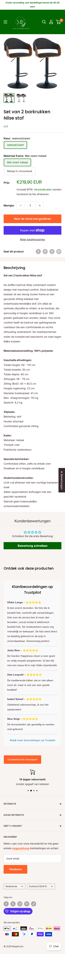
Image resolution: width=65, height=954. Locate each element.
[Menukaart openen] (5, 21)
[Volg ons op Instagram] (19, 903)
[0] (58, 22)
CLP (6, 126)
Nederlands (11, 886)
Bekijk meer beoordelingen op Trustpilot (32, 740)
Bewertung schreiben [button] (32, 545)
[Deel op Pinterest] (45, 251)
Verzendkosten (43, 189)
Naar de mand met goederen (32, 218)
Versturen (15, 869)
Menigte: (9, 205)
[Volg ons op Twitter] (13, 903)
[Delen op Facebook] (38, 251)
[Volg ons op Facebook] (6, 903)
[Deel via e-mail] (58, 251)
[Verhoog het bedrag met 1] (40, 205)
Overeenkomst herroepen (22, 759)
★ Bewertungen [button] (61, 480)
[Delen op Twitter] (52, 251)
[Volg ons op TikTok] (33, 903)
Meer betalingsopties (32, 239)
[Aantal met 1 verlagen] (20, 205)
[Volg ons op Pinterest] (26, 903)
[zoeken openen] (44, 22)
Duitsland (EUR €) (38, 886)
